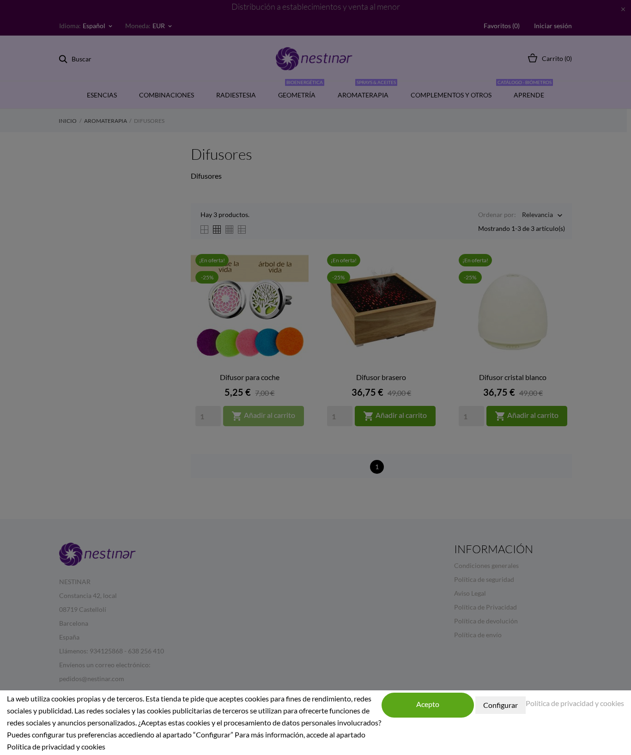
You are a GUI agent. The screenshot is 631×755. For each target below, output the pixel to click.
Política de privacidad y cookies (575, 703)
